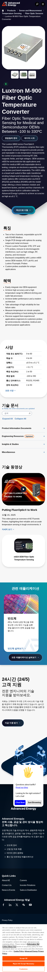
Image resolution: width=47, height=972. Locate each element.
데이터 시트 (29, 138)
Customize (23, 969)
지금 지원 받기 (11, 723)
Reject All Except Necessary (23, 964)
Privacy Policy (7, 920)
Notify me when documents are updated (19, 408)
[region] (23, 948)
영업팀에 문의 (11, 138)
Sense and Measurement (30, 11)
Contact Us (6, 885)
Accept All (23, 958)
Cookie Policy (19, 951)
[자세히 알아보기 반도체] (21, 604)
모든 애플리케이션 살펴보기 (24, 657)
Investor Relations (27, 885)
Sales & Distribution (28, 890)
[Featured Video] (23, 489)
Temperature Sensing (12, 13)
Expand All (7, 419)
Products (11, 11)
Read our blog (22, 787)
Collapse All (20, 419)
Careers (23, 880)
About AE (6, 880)
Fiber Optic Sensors (34, 13)
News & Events (8, 890)
